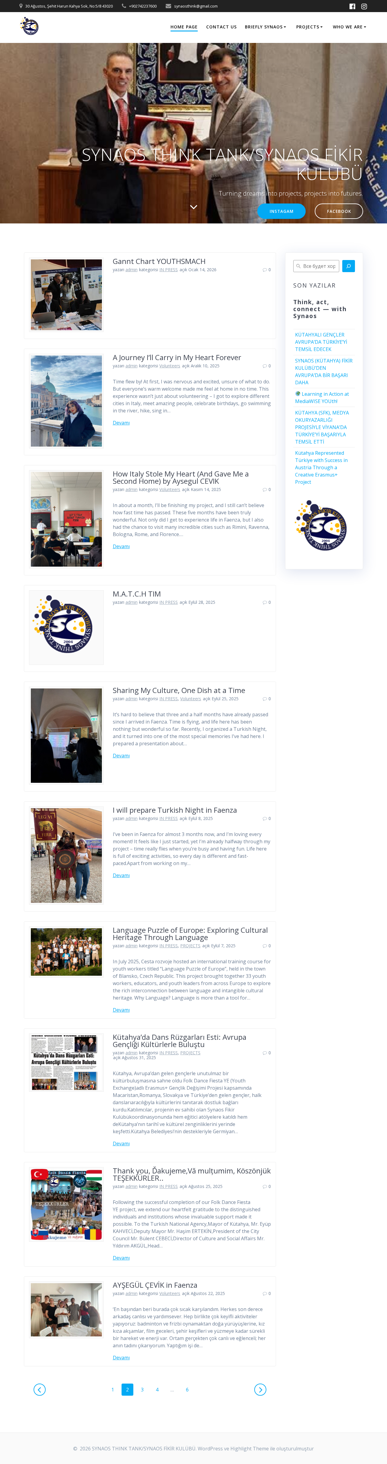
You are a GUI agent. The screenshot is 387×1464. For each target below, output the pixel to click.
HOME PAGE (184, 27)
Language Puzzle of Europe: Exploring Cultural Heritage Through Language (190, 933)
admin (131, 269)
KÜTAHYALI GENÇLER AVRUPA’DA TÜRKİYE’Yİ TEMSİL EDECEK (321, 342)
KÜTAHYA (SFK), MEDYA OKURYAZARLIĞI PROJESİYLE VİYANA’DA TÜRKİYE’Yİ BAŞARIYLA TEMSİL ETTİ (322, 427)
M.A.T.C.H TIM (137, 594)
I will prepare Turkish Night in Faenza (175, 810)
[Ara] (348, 266)
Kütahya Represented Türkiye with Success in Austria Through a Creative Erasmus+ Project (321, 467)
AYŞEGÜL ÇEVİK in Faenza (155, 1285)
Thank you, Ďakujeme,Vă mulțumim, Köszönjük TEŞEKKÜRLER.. (192, 1174)
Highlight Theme (249, 1448)
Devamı (121, 422)
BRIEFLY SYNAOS (264, 27)
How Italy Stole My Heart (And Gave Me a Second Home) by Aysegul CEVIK (181, 477)
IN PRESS (168, 269)
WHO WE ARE (348, 27)
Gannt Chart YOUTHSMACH (159, 261)
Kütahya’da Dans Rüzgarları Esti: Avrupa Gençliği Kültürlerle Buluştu (179, 1040)
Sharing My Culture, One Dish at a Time (179, 690)
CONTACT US (221, 27)
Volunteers (169, 366)
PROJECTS (307, 27)
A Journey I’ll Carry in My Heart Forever (177, 357)
